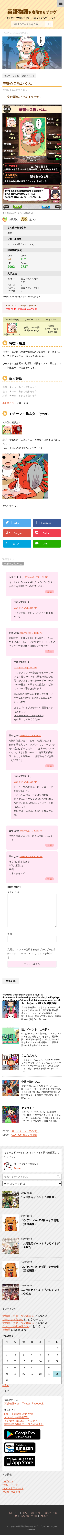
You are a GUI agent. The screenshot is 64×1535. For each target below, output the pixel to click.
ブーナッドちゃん (12, 1319)
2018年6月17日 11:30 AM (25, 782)
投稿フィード (10, 1485)
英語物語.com (12, 1403)
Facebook (37, 1403)
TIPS (25, 1513)
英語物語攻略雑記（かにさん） (22, 1420)
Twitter (17, 1168)
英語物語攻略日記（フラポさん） (23, 1424)
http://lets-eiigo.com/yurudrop (29, 715)
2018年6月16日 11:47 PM (31, 633)
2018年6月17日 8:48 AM (30, 735)
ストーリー (14, 1513)
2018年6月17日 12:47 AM (25, 668)
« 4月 (5, 1385)
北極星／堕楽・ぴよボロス (18, 1316)
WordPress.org (11, 1491)
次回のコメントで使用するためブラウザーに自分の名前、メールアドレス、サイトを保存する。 (31, 953)
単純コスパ (8, 403)
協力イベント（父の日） (25, 1131)
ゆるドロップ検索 (29, 1516)
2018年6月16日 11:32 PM (36, 577)
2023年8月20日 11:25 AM (31, 856)
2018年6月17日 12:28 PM (31, 831)
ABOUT (44, 1516)
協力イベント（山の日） (35, 1029)
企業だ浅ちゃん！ (31, 1081)
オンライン (36, 1513)
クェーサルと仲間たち (15, 1326)
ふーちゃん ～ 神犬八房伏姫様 (39, 1003)
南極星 (6, 1329)
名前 (9, 933)
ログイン (7, 1481)
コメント (13, 891)
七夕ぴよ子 (27, 1108)
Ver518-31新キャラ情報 (24, 1135)
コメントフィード (12, 1488)
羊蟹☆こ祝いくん (13, 563)
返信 (49, 591)
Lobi (6, 1414)
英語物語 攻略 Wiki (22, 1414)
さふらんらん (29, 1055)
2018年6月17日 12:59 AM (25, 608)
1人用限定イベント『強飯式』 (39, 1197)
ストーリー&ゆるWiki (16, 1417)
